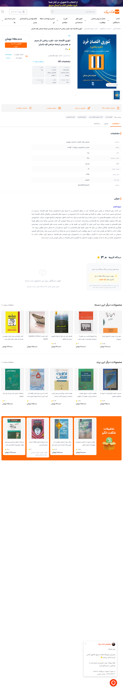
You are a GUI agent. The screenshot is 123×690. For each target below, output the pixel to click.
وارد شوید (102, 279)
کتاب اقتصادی (71, 117)
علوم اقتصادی (82, 117)
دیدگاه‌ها (97, 123)
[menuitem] (113, 20)
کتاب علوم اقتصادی (55, 55)
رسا (69, 35)
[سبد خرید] (2, 11)
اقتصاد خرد (109, 117)
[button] (3, 325)
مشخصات (115, 123)
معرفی (106, 123)
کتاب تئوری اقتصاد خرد (95, 117)
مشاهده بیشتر (8, 305)
